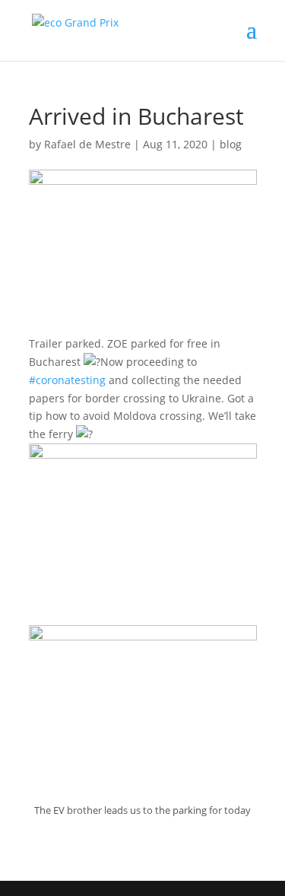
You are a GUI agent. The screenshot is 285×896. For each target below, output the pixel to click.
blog (231, 144)
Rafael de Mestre (87, 144)
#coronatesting (67, 380)
